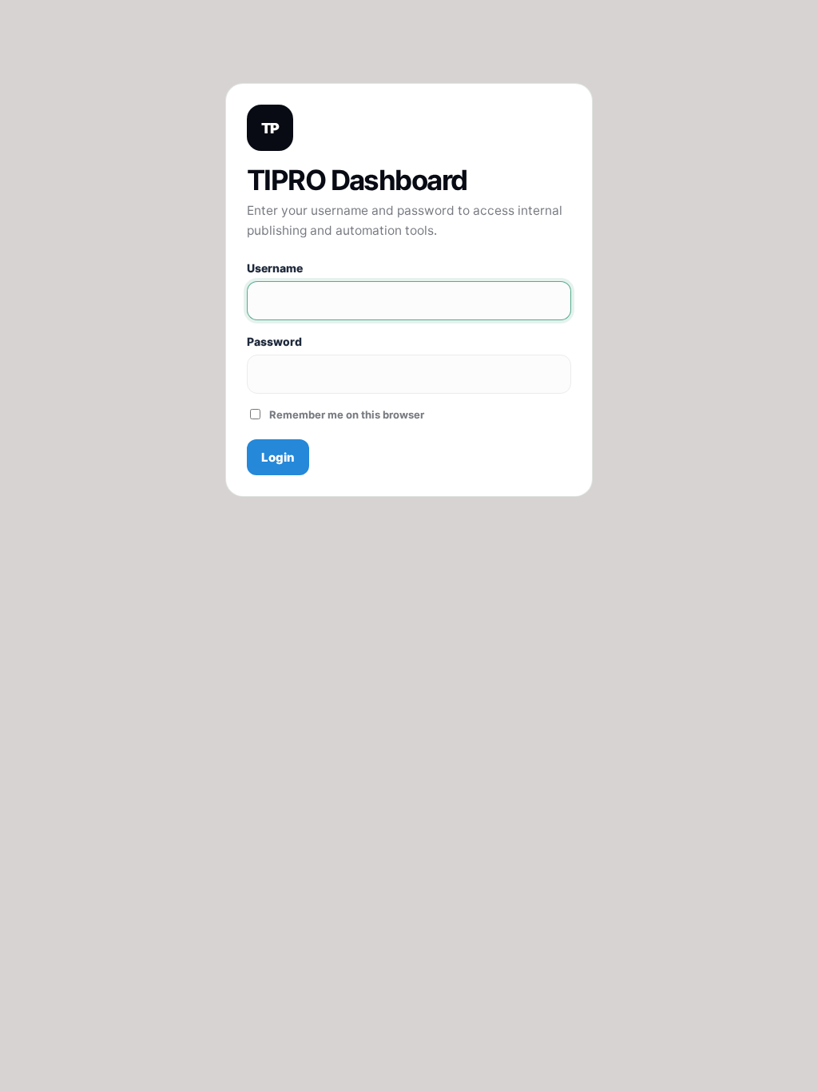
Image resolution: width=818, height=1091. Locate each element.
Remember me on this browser (346, 414)
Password (274, 341)
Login (278, 457)
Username (275, 268)
